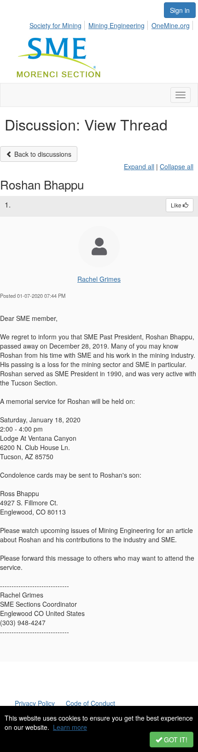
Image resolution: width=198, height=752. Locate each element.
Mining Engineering (116, 25)
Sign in (180, 10)
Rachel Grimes (99, 279)
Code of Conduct (90, 703)
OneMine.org (170, 25)
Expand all (139, 166)
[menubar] (112, 24)
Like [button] (177, 205)
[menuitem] (58, 24)
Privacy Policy (35, 703)
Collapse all (176, 166)
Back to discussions (41, 154)
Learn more (70, 727)
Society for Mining (55, 25)
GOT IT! (174, 739)
